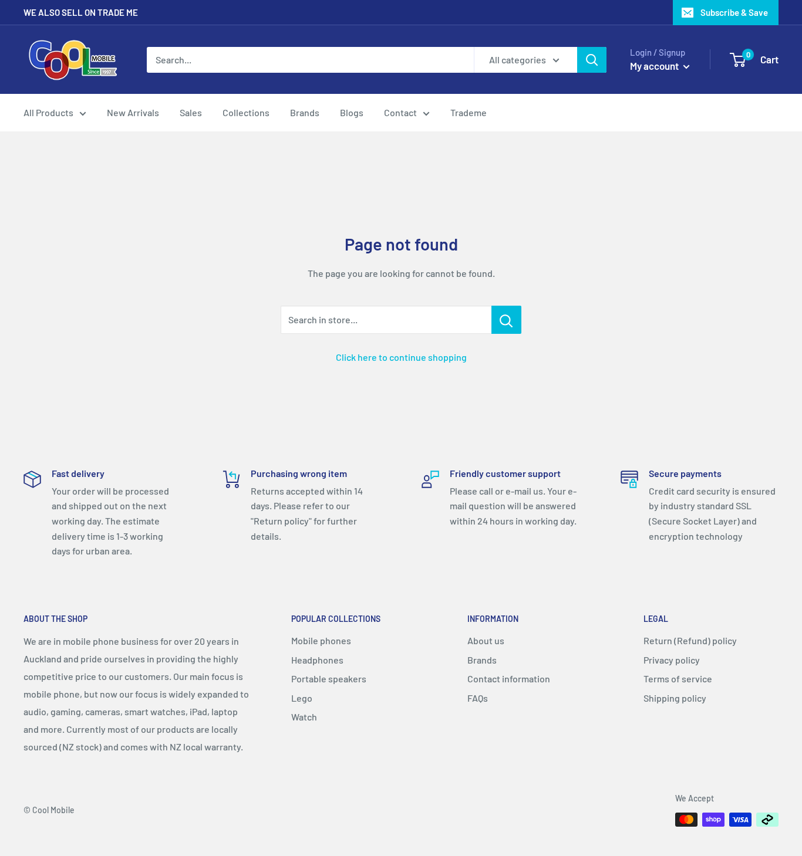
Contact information (508, 678)
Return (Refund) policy (690, 640)
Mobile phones (321, 640)
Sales (191, 112)
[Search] (591, 60)
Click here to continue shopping (401, 357)
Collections (246, 112)
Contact (400, 112)
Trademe (468, 112)
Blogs (351, 112)
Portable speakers (328, 678)
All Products (48, 112)
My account (655, 66)
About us (485, 640)
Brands (304, 112)
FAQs (477, 697)
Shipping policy (674, 697)
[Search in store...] (506, 320)
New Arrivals (133, 112)
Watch (304, 716)
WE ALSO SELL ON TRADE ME (80, 12)
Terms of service (677, 678)
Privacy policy (671, 659)
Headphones (317, 659)
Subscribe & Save (734, 12)
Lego (301, 697)
